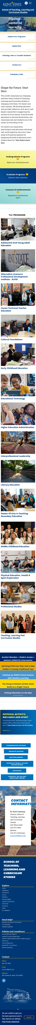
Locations (5, 906)
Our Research (6, 910)
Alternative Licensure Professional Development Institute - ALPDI (14, 276)
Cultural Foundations (11, 339)
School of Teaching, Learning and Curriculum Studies (18, 11)
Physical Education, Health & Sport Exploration (15, 576)
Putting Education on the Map (18, 692)
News (3, 908)
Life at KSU (5, 903)
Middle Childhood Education (15, 546)
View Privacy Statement (10, 1021)
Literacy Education (10, 484)
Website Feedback (7, 926)
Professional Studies (11, 606)
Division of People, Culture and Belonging (17, 764)
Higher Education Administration (17, 427)
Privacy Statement (7, 943)
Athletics (4, 897)
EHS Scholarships (16, 757)
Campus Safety (6, 899)
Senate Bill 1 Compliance (9, 945)
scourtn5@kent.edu (18, 836)
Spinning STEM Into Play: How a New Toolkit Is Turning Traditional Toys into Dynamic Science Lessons (18, 669)
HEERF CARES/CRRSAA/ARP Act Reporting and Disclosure (16, 939)
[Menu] (30, 3)
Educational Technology (13, 398)
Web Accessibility (7, 947)
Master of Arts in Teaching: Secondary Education (14, 514)
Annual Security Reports (9, 934)
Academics (5, 890)
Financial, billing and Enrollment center (17, 777)
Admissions (17, 770)
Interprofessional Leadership (15, 456)
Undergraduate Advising (16, 745)
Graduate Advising (16, 751)
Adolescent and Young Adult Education (15, 244)
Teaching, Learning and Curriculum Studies (12, 636)
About (4, 888)
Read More (6, 730)
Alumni (4, 895)
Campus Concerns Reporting (10, 936)
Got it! (29, 1017)
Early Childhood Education (14, 368)
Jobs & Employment (8, 901)
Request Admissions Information (12, 922)
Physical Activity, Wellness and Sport (15, 715)
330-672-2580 (6, 963)
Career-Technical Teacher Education (13, 309)
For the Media (6, 924)
